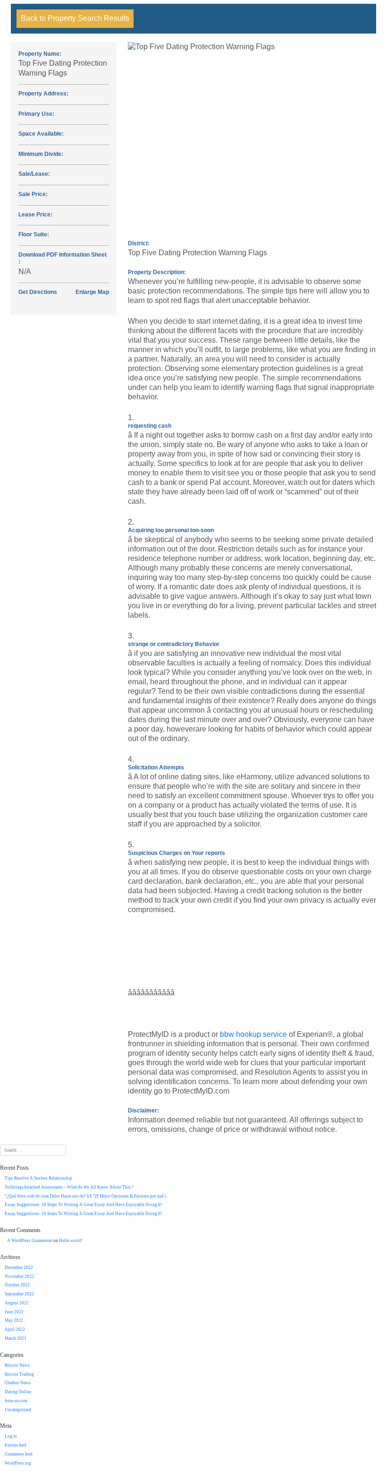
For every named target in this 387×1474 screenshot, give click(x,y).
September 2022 (19, 1294)
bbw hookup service (253, 1034)
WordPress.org (18, 1463)
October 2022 (17, 1285)
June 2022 (14, 1312)
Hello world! (71, 1240)
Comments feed (19, 1454)
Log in (11, 1436)
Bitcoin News (17, 1365)
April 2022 (15, 1329)
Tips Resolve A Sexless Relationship (38, 1178)
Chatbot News (18, 1382)
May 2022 (14, 1320)
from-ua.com (16, 1400)
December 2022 (19, 1267)
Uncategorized (18, 1409)
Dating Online (18, 1391)
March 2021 (15, 1338)
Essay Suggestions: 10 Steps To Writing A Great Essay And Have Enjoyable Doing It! (83, 1204)
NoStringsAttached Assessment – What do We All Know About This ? (69, 1187)
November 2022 (19, 1276)
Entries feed (15, 1445)
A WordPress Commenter (29, 1240)
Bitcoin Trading (19, 1374)
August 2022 (17, 1303)
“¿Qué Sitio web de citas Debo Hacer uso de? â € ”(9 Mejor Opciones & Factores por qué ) (85, 1196)
